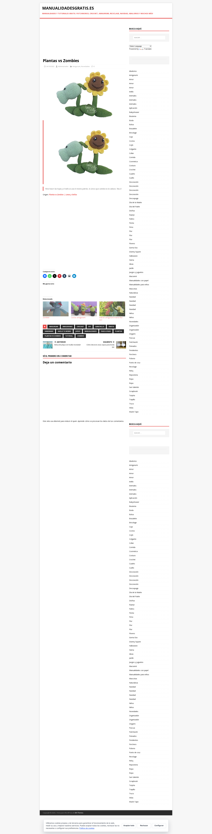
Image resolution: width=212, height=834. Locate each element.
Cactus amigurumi (78, 317)
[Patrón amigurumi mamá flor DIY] (112, 308)
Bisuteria (132, 116)
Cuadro (132, 174)
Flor (130, 231)
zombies (80, 336)
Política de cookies (86, 828)
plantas (118, 331)
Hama (131, 260)
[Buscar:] (149, 38)
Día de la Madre (135, 202)
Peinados (133, 346)
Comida (132, 157)
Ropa (131, 379)
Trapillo (132, 399)
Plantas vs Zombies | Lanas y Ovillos (63, 194)
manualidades (91, 331)
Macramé (133, 276)
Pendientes (133, 350)
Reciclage (133, 366)
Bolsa (131, 124)
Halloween (133, 256)
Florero (132, 243)
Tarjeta (132, 395)
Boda (131, 120)
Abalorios (133, 71)
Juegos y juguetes (136, 272)
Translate (148, 49)
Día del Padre (134, 206)
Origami (132, 334)
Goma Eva (133, 247)
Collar (131, 153)
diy (89, 327)
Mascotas (133, 289)
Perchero (132, 354)
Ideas (131, 264)
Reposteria (133, 375)
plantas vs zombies (53, 336)
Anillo (131, 91)
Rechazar (144, 825)
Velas (131, 408)
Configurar (159, 825)
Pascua (132, 338)
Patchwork (133, 342)
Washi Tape (134, 412)
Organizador (134, 325)
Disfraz (132, 210)
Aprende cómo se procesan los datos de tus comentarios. (101, 421)
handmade (49, 331)
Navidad (132, 297)
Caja (131, 137)
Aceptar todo (128, 825)
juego (77, 331)
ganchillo (99, 327)
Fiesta (131, 223)
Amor (131, 79)
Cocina (132, 141)
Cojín (131, 145)
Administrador (63, 66)
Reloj (131, 371)
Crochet (132, 169)
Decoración (133, 182)
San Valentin (134, 387)
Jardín (131, 268)
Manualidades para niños (139, 284)
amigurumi (53, 327)
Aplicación (133, 108)
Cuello (131, 178)
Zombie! (46, 317)
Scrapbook (133, 391)
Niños (131, 313)
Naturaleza (133, 293)
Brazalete (133, 128)
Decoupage (133, 198)
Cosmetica (133, 161)
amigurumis (67, 327)
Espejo (132, 215)
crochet (80, 327)
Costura (132, 165)
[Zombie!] (56, 308)
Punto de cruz (134, 362)
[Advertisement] (84, 40)
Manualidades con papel (138, 280)
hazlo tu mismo (64, 331)
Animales (132, 96)
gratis (111, 327)
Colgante (132, 149)
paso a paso (106, 331)
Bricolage (133, 133)
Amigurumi (76, 66)
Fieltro (131, 219)
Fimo (131, 227)
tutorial (69, 336)
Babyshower (134, 112)
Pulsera (132, 358)
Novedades (85, 66)
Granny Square (135, 252)
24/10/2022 (50, 66)
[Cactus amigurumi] (84, 308)
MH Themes (79, 813)
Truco (131, 403)
